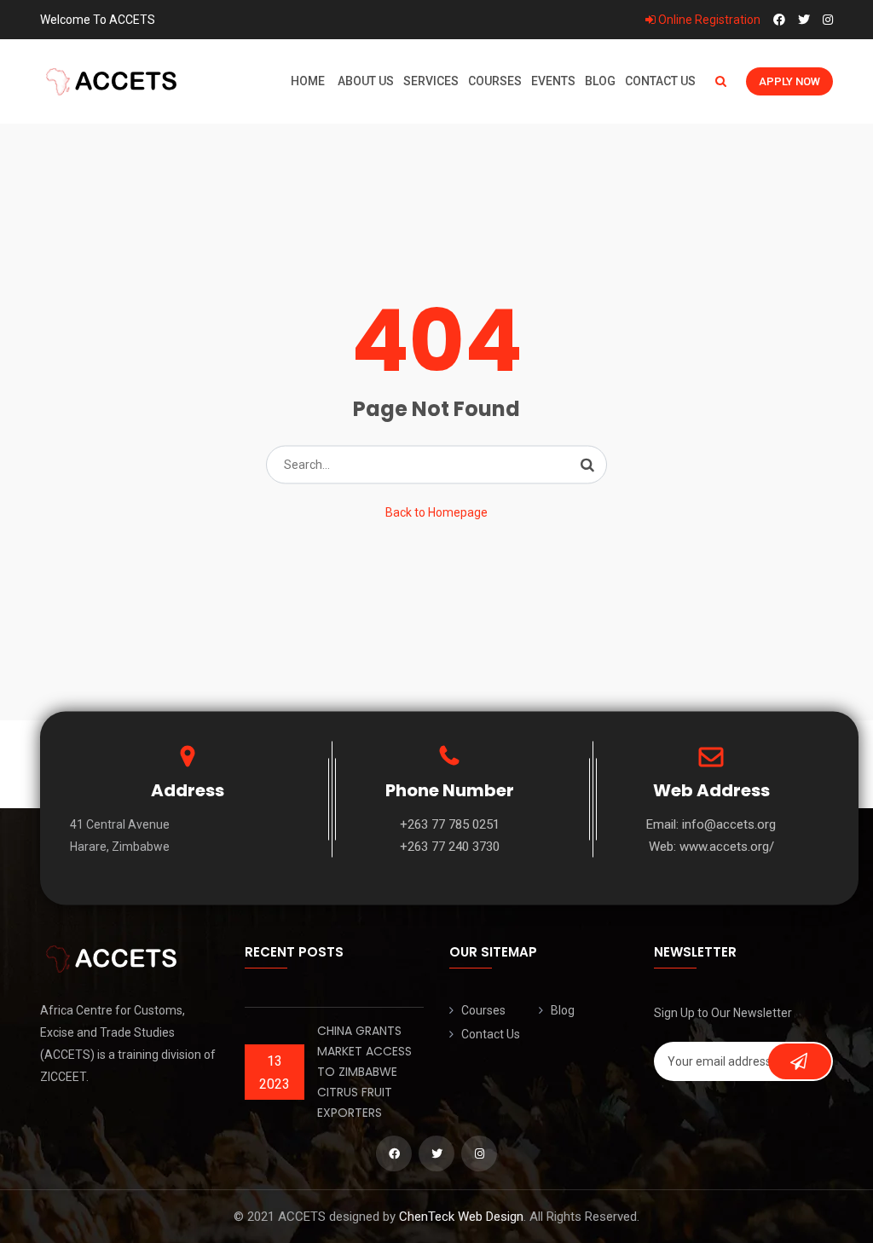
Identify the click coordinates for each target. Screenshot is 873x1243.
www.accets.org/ (726, 846)
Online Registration (708, 19)
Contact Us (660, 81)
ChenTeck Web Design (461, 1216)
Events (553, 81)
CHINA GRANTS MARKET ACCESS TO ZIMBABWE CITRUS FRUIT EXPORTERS (364, 1071)
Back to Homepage (436, 512)
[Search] (587, 464)
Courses (495, 81)
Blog (600, 81)
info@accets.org (729, 824)
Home (308, 81)
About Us (366, 81)
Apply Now (789, 81)
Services (431, 81)
